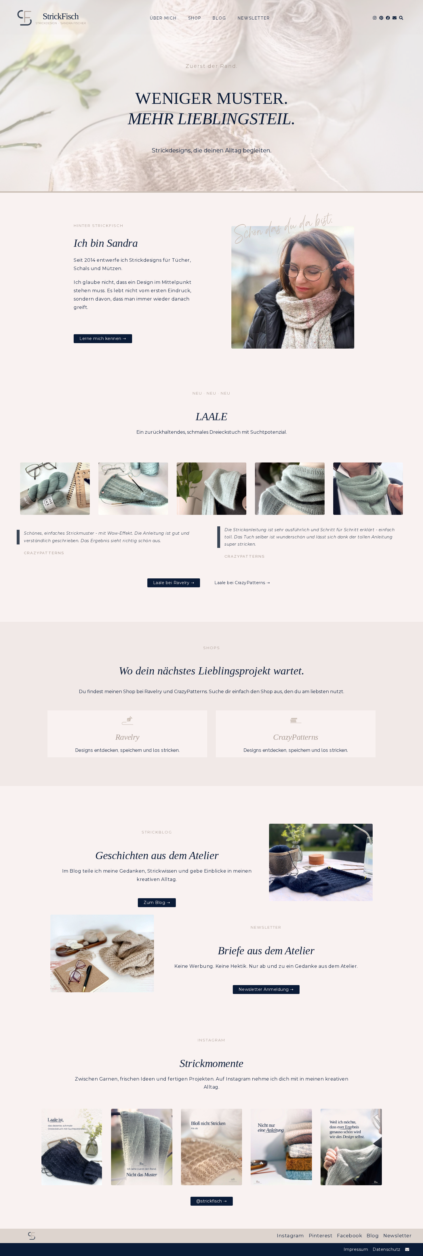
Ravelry (127, 737)
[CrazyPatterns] (296, 720)
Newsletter (254, 18)
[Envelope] (394, 18)
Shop (194, 18)
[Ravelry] (127, 720)
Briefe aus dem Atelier (266, 951)
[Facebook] (388, 18)
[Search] (401, 18)
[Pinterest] (381, 18)
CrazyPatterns (295, 737)
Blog (219, 18)
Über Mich (163, 18)
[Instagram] (374, 18)
